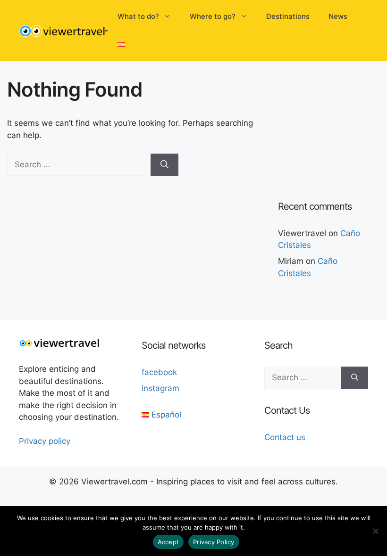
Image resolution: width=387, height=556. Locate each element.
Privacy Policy (214, 542)
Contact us (284, 437)
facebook (159, 372)
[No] (375, 531)
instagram (160, 388)
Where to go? (213, 16)
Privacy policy (44, 441)
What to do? (138, 16)
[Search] (164, 165)
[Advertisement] (332, 125)
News (337, 16)
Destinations (288, 16)
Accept (168, 542)
